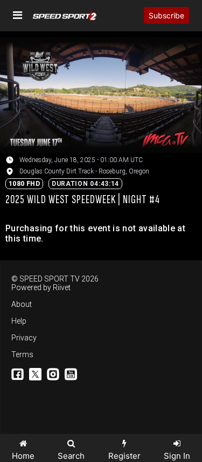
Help (18, 321)
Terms (22, 354)
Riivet (62, 287)
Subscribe (166, 15)
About (21, 304)
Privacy (24, 337)
